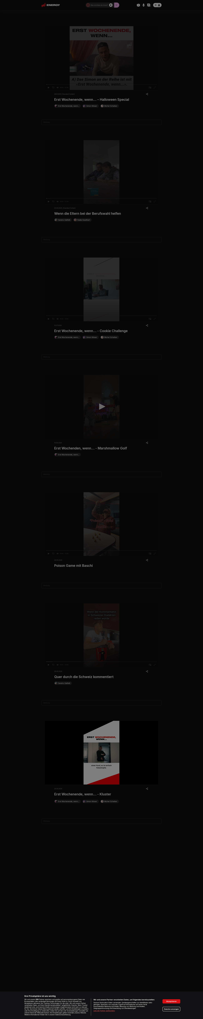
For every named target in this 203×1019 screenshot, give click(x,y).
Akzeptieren (171, 1001)
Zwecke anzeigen (171, 1009)
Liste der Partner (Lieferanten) (104, 1011)
